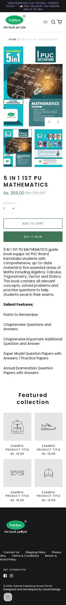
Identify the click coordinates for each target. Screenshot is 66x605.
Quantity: (10, 203)
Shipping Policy (35, 552)
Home (13, 39)
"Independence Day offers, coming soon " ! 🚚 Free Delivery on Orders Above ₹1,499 (33, 6)
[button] (53, 22)
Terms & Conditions (25, 556)
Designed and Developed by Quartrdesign (32, 589)
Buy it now (33, 237)
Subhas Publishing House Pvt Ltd (32, 586)
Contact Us (11, 552)
